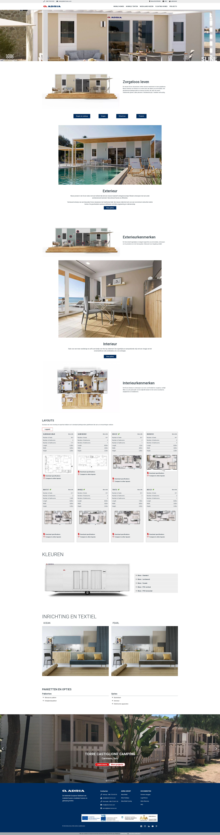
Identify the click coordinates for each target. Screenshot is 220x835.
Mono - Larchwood (144, 579)
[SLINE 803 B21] (93, 461)
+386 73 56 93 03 (50, 1)
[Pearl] (144, 651)
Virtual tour (122, 116)
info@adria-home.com (109, 805)
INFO (165, 1)
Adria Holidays (125, 798)
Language (174, 1)
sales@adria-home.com (65, 1)
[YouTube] (153, 826)
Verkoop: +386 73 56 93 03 (110, 794)
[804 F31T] (58, 520)
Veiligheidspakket (51, 701)
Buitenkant (117, 697)
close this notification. (135, 833)
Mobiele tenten (132, 6)
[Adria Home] (52, 6)
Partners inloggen (145, 794)
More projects (117, 764)
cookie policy (123, 833)
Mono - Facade (142, 583)
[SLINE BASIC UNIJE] (58, 463)
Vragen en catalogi (82, 116)
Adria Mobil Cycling (126, 801)
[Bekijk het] (91, 818)
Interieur (116, 701)
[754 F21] (127, 520)
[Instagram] (145, 826)
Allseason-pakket (50, 697)
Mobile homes (119, 6)
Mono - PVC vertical (144, 587)
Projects (173, 6)
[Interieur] (110, 299)
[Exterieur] (110, 155)
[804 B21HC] (162, 462)
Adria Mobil (124, 794)
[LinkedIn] (149, 826)
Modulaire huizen (146, 6)
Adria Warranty (145, 801)
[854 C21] (127, 465)
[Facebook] (141, 826)
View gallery (110, 208)
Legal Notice (144, 798)
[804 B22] (93, 520)
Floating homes (161, 6)
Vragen (103, 116)
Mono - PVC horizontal (145, 591)
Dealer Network (156, 1)
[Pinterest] (156, 826)
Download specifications (52, 476)
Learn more (102, 764)
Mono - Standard (143, 575)
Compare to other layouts (53, 478)
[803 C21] (162, 520)
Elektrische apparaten (121, 704)
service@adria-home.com (110, 808)
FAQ (142, 804)
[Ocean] (75, 651)
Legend (47, 429)
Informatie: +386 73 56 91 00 (110, 801)
